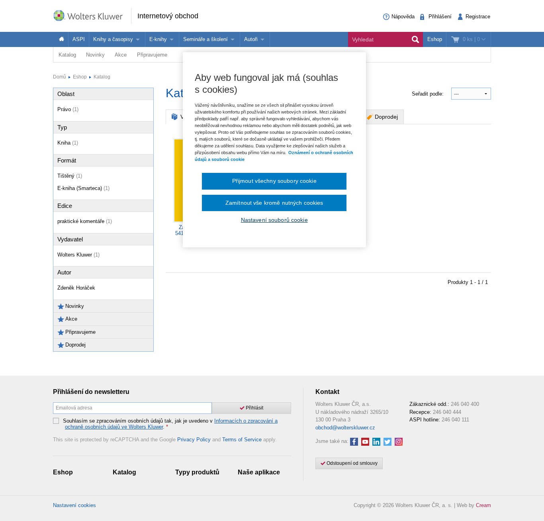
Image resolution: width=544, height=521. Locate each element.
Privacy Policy (194, 440)
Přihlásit (254, 408)
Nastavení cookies (74, 505)
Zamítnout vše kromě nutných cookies (274, 203)
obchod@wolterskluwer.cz (345, 428)
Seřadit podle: (428, 94)
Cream (483, 505)
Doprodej (386, 117)
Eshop (434, 39)
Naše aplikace (259, 472)
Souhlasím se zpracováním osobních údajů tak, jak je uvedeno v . (170, 424)
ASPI (78, 39)
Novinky (95, 55)
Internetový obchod (167, 16)
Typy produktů (197, 472)
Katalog (67, 55)
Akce (121, 55)
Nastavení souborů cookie (274, 220)
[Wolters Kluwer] (92, 15)
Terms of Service (242, 440)
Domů (59, 77)
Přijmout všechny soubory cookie (274, 181)
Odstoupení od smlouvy (351, 463)
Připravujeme (152, 55)
